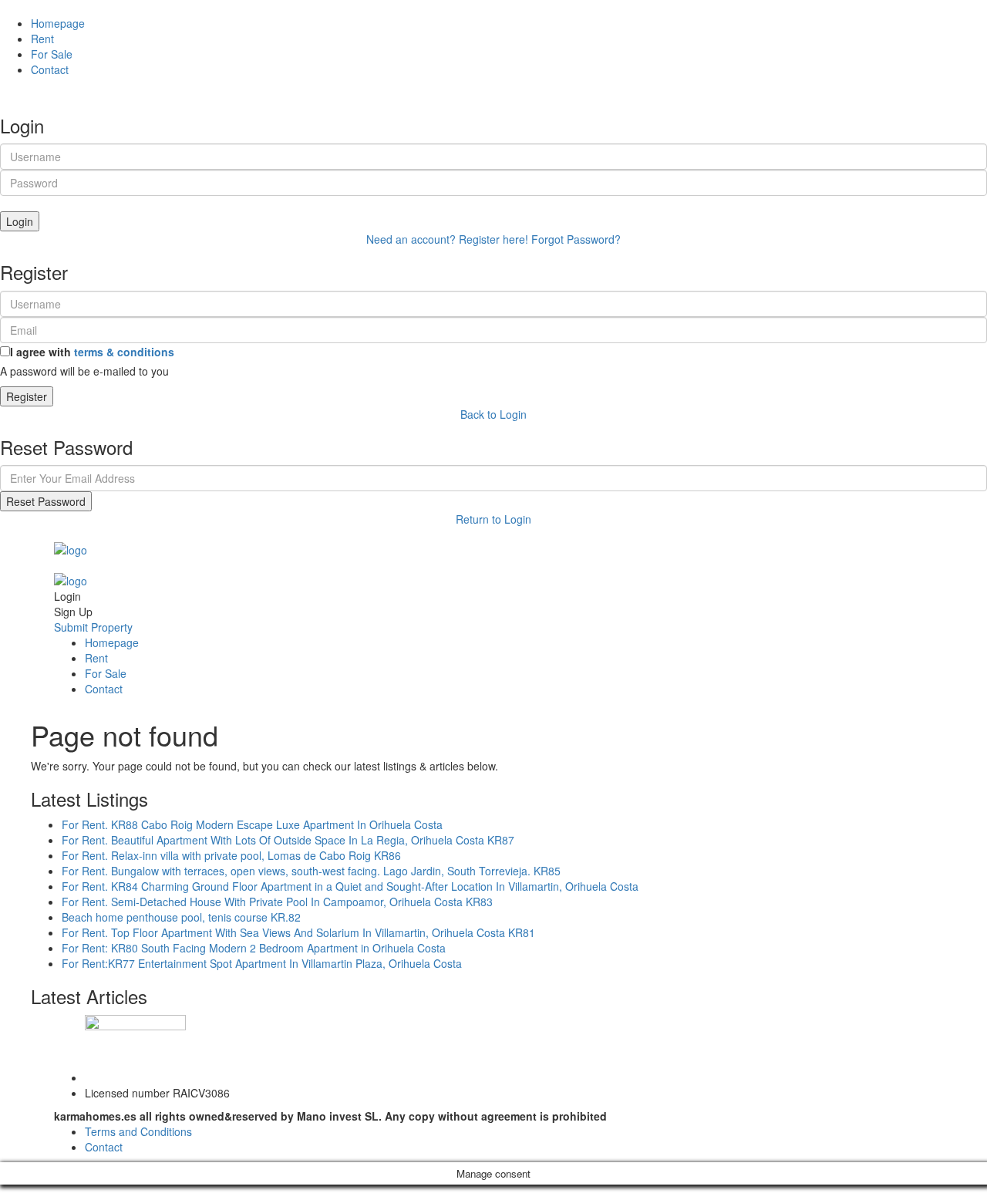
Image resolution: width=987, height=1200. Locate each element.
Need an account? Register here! (447, 239)
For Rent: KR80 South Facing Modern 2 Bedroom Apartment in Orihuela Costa (254, 948)
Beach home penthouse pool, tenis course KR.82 (181, 917)
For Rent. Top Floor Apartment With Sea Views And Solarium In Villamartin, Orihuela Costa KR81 (298, 932)
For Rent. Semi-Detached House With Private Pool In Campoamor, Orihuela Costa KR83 (277, 901)
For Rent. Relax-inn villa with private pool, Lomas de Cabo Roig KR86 (231, 855)
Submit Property (93, 627)
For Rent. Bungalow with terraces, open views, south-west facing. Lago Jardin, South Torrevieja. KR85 (311, 870)
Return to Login (493, 519)
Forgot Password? (576, 239)
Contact (50, 69)
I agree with (92, 351)
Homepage (58, 23)
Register (26, 396)
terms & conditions (124, 351)
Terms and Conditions (138, 1131)
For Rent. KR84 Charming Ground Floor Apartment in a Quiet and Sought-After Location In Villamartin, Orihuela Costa (350, 886)
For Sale (51, 54)
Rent (42, 38)
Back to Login (493, 414)
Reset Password (46, 501)
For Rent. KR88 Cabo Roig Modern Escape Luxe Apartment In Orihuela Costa (252, 824)
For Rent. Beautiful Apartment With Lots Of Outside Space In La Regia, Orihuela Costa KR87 (288, 840)
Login (19, 221)
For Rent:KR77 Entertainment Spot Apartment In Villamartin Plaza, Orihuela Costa (262, 963)
